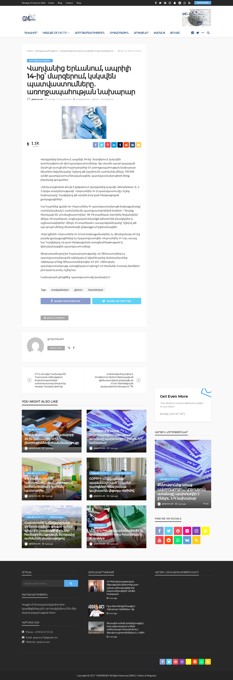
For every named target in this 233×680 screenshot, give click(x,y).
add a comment (56, 318)
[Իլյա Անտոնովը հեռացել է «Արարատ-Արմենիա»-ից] (96, 610)
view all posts (56, 348)
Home (51, 3)
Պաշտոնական (56, 517)
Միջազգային (119, 32)
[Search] (208, 32)
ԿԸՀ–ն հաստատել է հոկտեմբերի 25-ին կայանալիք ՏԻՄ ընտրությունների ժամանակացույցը (51, 439)
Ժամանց (159, 32)
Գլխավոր (30, 32)
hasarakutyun (107, 99)
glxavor (95, 99)
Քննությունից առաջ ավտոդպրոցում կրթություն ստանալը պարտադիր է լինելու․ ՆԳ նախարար (115, 437)
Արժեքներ (141, 32)
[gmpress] (29, 16)
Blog (60, 3)
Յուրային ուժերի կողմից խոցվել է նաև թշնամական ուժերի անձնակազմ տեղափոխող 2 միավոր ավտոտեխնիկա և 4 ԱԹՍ (125, 628)
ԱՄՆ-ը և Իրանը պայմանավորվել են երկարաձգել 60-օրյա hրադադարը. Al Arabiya (116, 534)
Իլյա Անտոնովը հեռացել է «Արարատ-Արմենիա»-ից (121, 607)
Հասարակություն (123, 473)
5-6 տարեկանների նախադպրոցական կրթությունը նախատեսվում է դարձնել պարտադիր (48, 484)
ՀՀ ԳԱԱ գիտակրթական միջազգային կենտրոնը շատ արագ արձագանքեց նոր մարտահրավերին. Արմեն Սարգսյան (123, 587)
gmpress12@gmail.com (45, 637)
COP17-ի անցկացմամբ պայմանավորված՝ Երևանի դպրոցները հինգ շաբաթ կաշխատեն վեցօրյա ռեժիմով (111, 484)
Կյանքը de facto (54, 32)
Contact (69, 3)
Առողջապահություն (90, 32)
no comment (65, 99)
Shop (79, 3)
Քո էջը (175, 32)
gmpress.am (37, 99)
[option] (183, 474)
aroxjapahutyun (83, 99)
